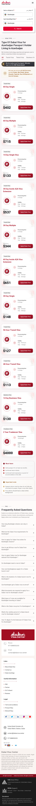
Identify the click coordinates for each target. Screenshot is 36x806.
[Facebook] (5, 716)
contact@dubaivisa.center (16, 733)
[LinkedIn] (17, 716)
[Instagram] (24, 716)
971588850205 (13, 738)
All (2, 57)
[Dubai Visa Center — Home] (6, 3)
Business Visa (31, 57)
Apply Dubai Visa (25, 107)
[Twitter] (11, 716)
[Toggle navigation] (33, 3)
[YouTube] (30, 716)
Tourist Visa (10, 57)
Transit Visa (20, 57)
